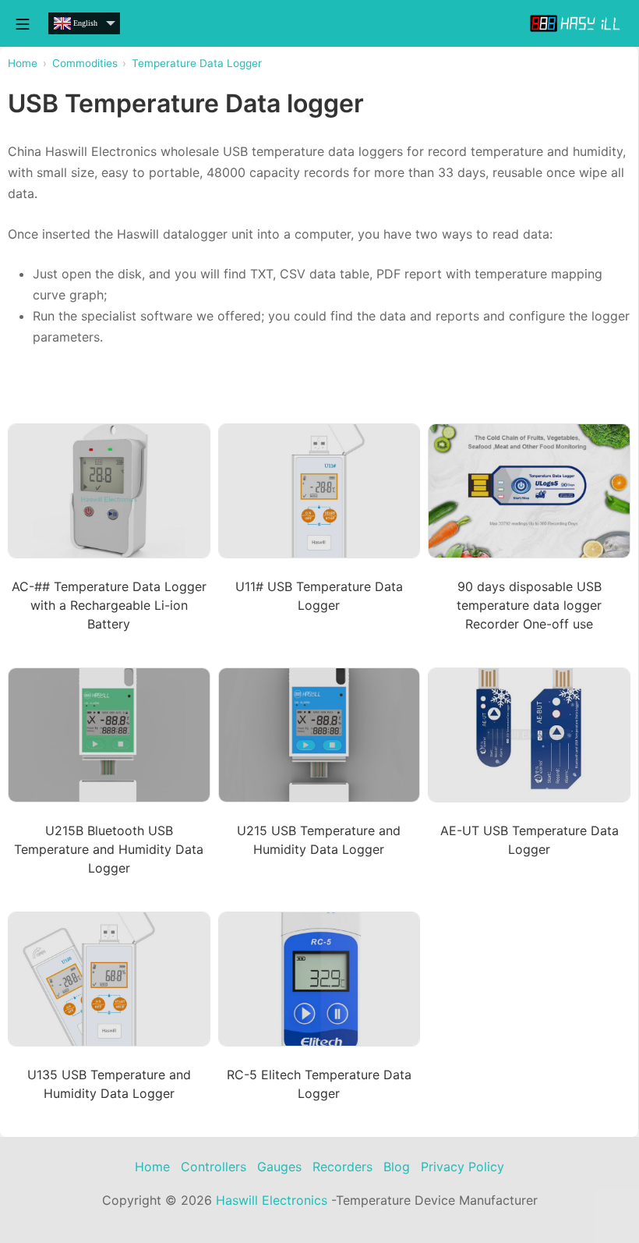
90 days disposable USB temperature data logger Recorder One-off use (529, 605)
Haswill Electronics (271, 1200)
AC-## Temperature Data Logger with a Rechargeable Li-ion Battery (109, 605)
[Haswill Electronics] (576, 23)
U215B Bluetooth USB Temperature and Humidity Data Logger (108, 849)
